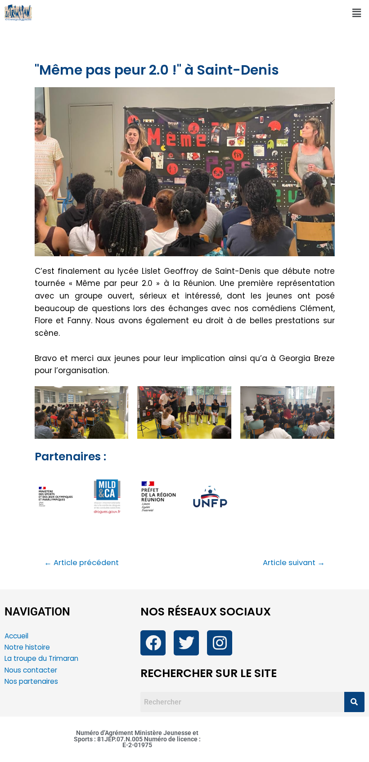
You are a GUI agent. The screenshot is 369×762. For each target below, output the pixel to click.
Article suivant (294, 563)
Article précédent (81, 563)
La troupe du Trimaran (41, 658)
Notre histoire (27, 647)
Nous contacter (31, 670)
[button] (356, 13)
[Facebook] (153, 642)
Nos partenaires (31, 681)
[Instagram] (219, 642)
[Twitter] (186, 642)
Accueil (16, 636)
